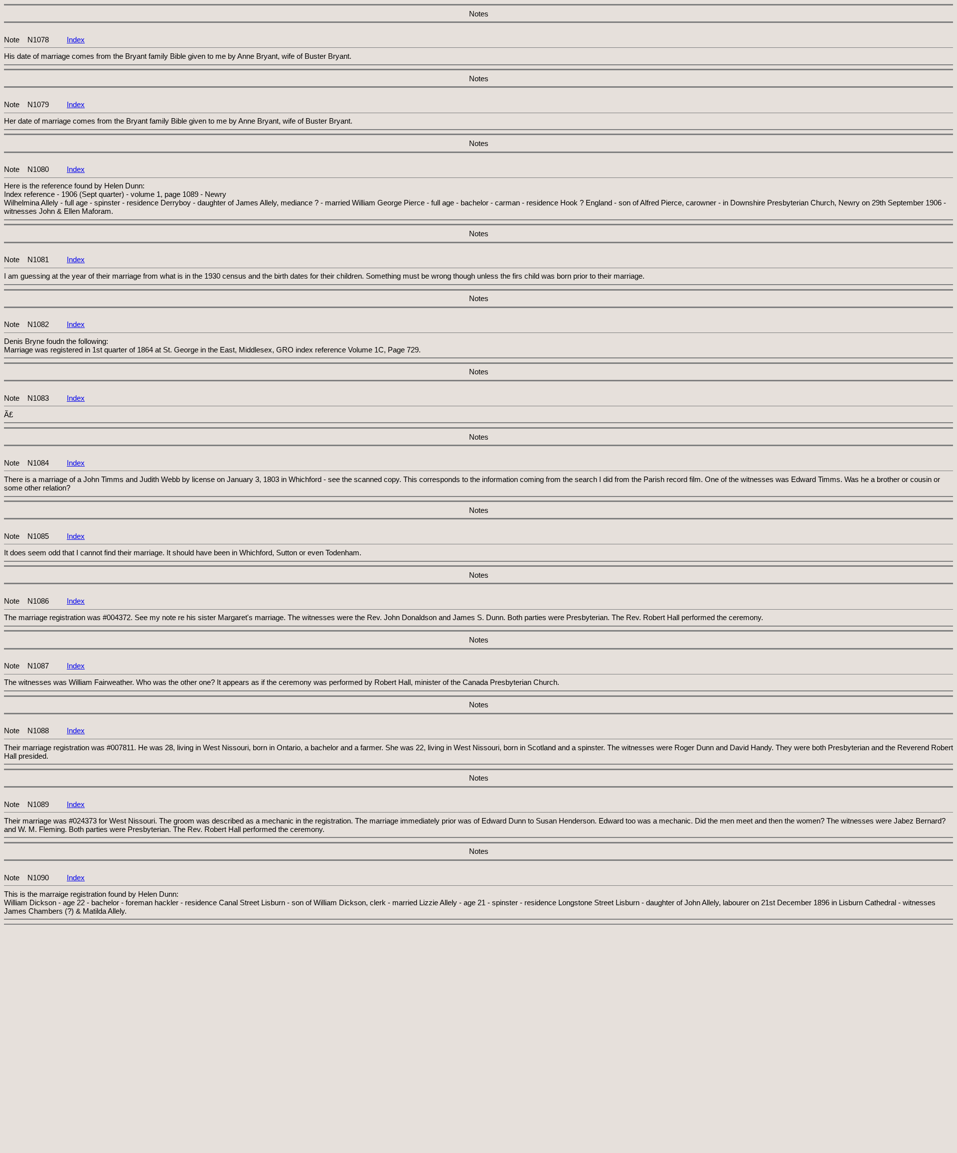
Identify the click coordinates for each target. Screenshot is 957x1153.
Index (76, 39)
